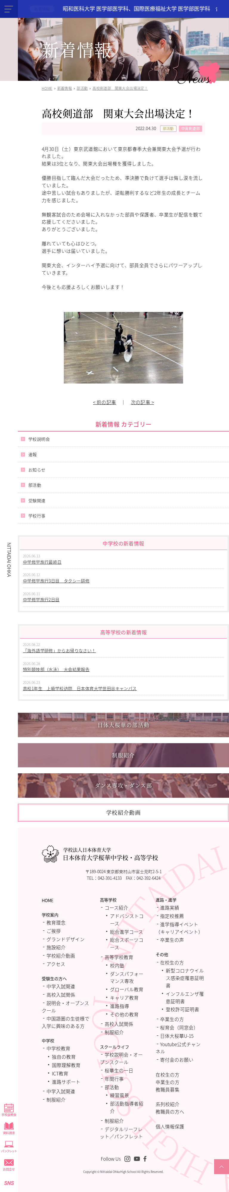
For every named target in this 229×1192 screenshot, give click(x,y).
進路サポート (66, 1081)
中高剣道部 (190, 128)
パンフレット (9, 1151)
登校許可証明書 (182, 1009)
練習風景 (119, 1095)
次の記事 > (142, 402)
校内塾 (117, 965)
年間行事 (114, 1078)
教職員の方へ (170, 1111)
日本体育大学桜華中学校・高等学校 (110, 854)
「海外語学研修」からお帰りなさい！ (59, 650)
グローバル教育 (126, 989)
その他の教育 (124, 1014)
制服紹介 (56, 1099)
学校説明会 (8, 1114)
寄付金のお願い (177, 1059)
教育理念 (56, 922)
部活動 (168, 128)
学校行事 (37, 516)
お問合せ (9, 1169)
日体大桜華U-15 (177, 1035)
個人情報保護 (170, 1126)
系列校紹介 (168, 1104)
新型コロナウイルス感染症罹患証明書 (185, 978)
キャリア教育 (124, 997)
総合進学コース (126, 931)
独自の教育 (64, 1056)
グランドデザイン (66, 939)
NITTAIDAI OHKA (9, 559)
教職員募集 (168, 1089)
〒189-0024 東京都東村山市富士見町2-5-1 (123, 871)
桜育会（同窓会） (179, 1027)
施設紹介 (56, 947)
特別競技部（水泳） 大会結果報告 (56, 669)
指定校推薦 (172, 916)
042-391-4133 (110, 878)
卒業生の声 (172, 939)
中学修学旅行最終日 (42, 562)
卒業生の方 (172, 1019)
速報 (32, 454)
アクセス (56, 964)
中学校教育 (58, 1048)
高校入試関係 (61, 994)
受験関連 (37, 500)
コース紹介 (116, 907)
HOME (47, 900)
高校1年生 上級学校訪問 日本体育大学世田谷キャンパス (80, 688)
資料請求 (9, 1133)
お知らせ (37, 470)
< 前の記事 (104, 402)
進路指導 (119, 1006)
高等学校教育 (119, 957)
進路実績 (169, 907)
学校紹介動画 (61, 955)
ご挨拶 (54, 930)
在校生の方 (172, 962)
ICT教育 (60, 1073)
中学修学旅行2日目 (41, 599)
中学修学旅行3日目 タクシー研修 (56, 581)
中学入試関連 (61, 986)
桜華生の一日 (119, 1070)
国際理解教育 (66, 1065)
